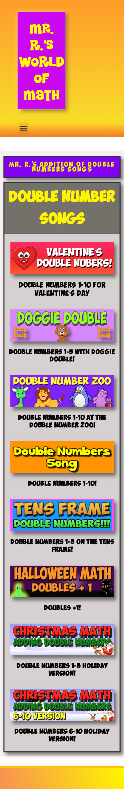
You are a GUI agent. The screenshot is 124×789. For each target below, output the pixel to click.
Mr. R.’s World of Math (41, 62)
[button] (23, 128)
